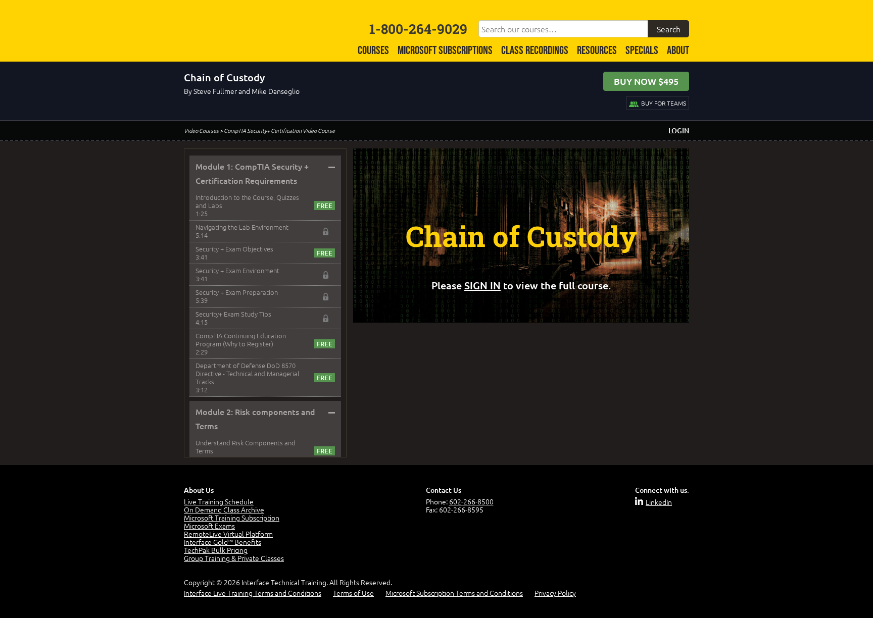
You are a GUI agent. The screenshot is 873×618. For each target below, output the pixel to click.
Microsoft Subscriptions (445, 51)
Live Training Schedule (219, 501)
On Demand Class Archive (224, 509)
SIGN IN (482, 285)
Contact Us (443, 490)
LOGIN (678, 130)
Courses (373, 51)
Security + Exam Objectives (234, 248)
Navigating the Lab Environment (242, 227)
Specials (641, 51)
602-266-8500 (471, 501)
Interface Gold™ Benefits (222, 542)
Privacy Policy (555, 593)
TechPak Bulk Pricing (216, 550)
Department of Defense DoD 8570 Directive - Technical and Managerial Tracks (247, 373)
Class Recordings (534, 51)
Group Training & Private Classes (234, 558)
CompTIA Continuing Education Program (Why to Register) (241, 339)
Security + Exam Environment (237, 270)
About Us (199, 490)
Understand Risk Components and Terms (246, 446)
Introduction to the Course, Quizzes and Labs (247, 201)
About (678, 51)
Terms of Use (353, 593)
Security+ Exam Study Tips (233, 314)
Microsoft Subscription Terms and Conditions (454, 593)
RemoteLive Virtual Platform (228, 534)
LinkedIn (659, 502)
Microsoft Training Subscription (231, 517)
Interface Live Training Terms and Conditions (252, 593)
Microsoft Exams (209, 526)
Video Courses (201, 130)
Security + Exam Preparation (237, 292)
